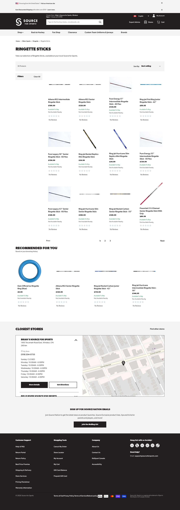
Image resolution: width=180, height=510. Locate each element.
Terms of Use (58, 496)
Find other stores (157, 329)
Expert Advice (134, 22)
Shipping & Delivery (23, 470)
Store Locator (59, 452)
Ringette (35, 41)
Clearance (72, 32)
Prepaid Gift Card (60, 476)
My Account (58, 458)
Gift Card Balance (60, 470)
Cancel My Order (60, 447)
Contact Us (96, 452)
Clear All (37, 77)
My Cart (57, 464)
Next (162, 241)
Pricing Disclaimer (23, 482)
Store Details (34, 385)
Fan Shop (56, 32)
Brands (124, 32)
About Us (95, 447)
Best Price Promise (23, 464)
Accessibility (97, 464)
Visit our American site (48, 3)
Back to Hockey (37, 32)
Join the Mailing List (90, 424)
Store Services (21, 476)
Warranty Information (24, 488)
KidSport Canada (98, 458)
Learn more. (51, 10)
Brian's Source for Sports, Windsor (66, 15)
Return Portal (21, 452)
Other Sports (26, 41)
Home (18, 41)
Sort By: (136, 66)
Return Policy (21, 458)
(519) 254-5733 (28, 354)
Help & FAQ (20, 447)
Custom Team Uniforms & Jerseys (99, 32)
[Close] (161, 3)
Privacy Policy (69, 496)
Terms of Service (80, 496)
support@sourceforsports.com (146, 456)
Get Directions (63, 385)
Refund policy (92, 496)
